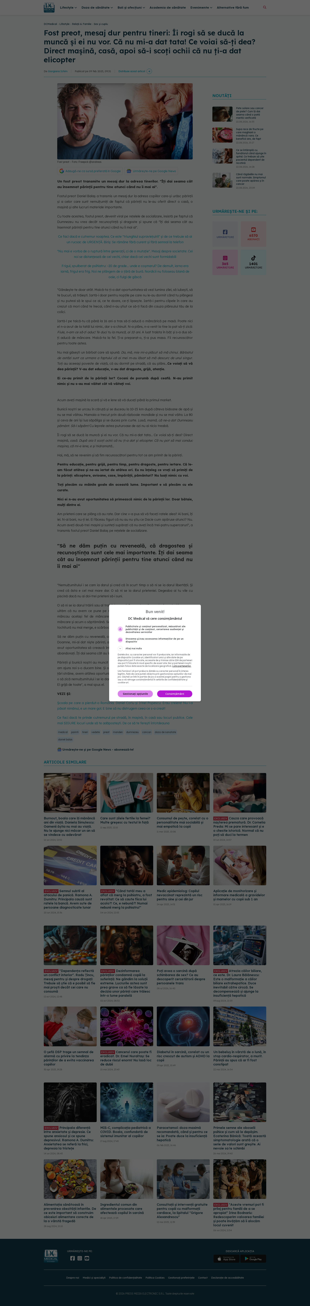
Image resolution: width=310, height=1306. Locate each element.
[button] (155, 648)
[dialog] (155, 653)
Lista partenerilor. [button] (181, 666)
